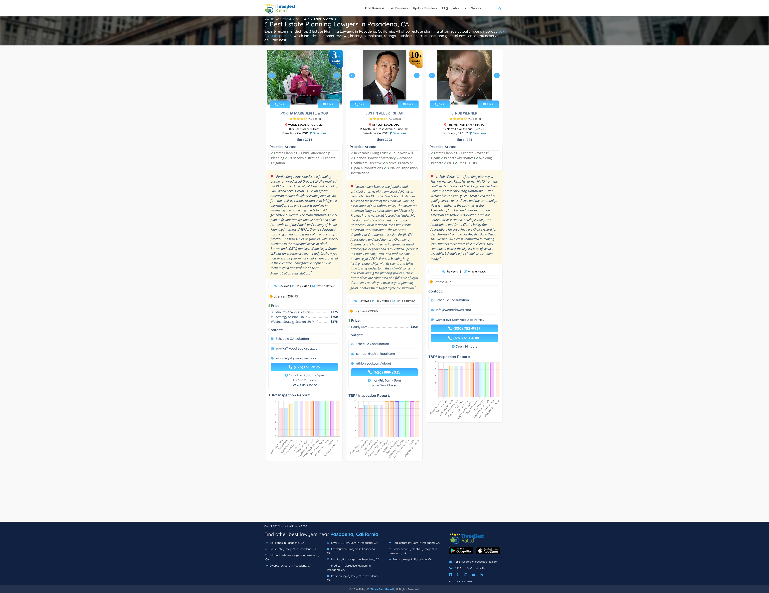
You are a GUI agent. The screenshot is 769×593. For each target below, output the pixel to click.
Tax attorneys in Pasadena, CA (412, 559)
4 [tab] (307, 95)
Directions (319, 133)
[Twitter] (458, 574)
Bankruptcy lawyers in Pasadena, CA (292, 549)
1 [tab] (297, 95)
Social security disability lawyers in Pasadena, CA (413, 551)
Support (477, 8)
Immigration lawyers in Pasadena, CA (354, 559)
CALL (281, 104)
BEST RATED (272, 18)
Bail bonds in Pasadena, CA (286, 543)
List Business (399, 8)
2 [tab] (300, 95)
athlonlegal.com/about (373, 363)
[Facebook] (450, 574)
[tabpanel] (304, 77)
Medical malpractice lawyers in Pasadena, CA (349, 568)
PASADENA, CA (290, 18)
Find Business (374, 8)
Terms (468, 582)
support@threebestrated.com (479, 561)
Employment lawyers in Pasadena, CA (351, 551)
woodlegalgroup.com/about (297, 358)
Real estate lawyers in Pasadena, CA (416, 543)
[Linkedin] (481, 574)
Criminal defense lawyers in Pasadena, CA (292, 557)
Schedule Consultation (292, 339)
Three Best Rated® (382, 589)
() (314, 118)
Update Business (425, 8)
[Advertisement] (384, 493)
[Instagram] (465, 574)
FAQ (445, 8)
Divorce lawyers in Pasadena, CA (290, 565)
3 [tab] (304, 95)
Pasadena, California (354, 534)
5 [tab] (310, 95)
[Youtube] (473, 574)
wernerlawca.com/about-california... (460, 320)
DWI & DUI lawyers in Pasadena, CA (353, 543)
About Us (459, 8)
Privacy (455, 582)
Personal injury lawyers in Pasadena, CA (352, 578)
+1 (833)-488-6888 (474, 567)
